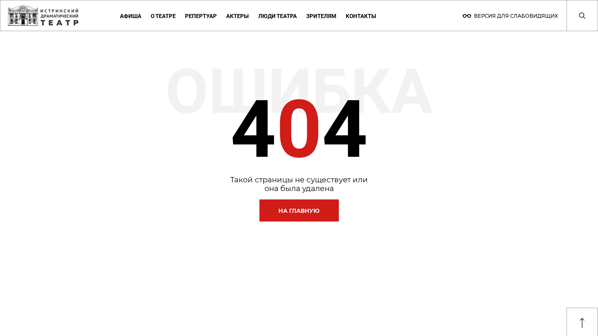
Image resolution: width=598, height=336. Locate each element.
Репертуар (201, 16)
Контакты (361, 16)
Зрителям (321, 16)
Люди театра (277, 16)
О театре (163, 16)
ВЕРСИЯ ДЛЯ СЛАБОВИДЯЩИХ (515, 16)
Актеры (237, 16)
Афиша (130, 16)
